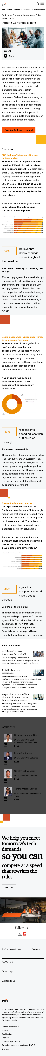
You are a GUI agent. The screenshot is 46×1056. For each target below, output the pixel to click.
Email (16, 746)
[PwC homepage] (5, 3)
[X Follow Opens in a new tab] (20, 934)
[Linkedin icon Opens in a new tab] (5, 745)
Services (27, 9)
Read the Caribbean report (17, 130)
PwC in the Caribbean (11, 9)
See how (9, 887)
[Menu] (42, 4)
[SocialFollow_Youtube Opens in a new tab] (24, 934)
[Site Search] (38, 3)
